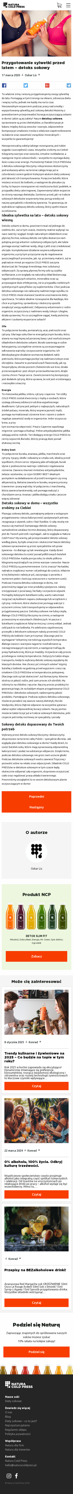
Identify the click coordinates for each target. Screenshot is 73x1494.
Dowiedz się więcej (17, 1408)
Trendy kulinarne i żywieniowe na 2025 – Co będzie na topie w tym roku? (34, 1057)
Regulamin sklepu (15, 1429)
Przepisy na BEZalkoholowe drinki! (35, 1270)
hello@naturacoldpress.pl (20, 1465)
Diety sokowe (13, 1401)
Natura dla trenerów (17, 1449)
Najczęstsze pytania (17, 1425)
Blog (8, 1416)
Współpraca (13, 1440)
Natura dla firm (14, 1445)
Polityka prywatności (18, 1433)
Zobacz (36, 956)
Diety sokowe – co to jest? (21, 1421)
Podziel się (36, 1352)
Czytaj (36, 1086)
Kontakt (10, 1456)
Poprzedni (36, 796)
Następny (36, 807)
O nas (8, 1412)
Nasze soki (12, 1396)
